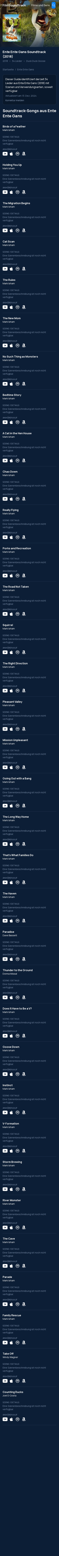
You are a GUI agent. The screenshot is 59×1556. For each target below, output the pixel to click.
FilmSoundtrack (15, 5)
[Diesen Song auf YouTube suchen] (5, 153)
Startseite (8, 69)
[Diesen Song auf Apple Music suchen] (11, 153)
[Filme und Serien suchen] (54, 5)
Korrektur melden (14, 100)
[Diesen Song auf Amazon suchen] (23, 153)
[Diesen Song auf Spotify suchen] (17, 153)
